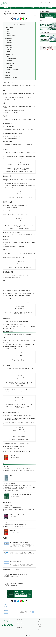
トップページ (19, 619)
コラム (45, 3)
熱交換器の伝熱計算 (10, 63)
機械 (24, 7)
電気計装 (32, 7)
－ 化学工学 (39, 624)
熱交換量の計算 (9, 38)
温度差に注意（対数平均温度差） (13, 69)
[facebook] (15, 19)
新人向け (5, 606)
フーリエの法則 (10, 47)
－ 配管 (38, 621)
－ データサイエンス (40, 631)
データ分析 (41, 7)
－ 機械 (38, 629)
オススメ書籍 (8, 73)
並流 (8, 29)
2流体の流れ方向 (9, 27)
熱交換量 (9, 40)
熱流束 (8, 51)
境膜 (8, 56)
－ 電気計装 (39, 626)
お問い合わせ (51, 3)
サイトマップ (19, 622)
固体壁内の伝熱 (9, 45)
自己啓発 (50, 7)
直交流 (8, 33)
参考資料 (8, 72)
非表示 (24, 24)
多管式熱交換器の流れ (11, 35)
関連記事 (8, 75)
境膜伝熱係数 (10, 60)
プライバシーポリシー (21, 624)
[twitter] (12, 19)
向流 (8, 31)
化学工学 (6, 7)
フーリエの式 (10, 65)
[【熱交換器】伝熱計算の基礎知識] (18, 19)
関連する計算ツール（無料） (12, 77)
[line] (23, 19)
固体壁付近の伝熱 (9, 54)
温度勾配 (9, 49)
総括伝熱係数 (10, 67)
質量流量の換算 (10, 42)
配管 (15, 7)
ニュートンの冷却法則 (11, 58)
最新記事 (40, 3)
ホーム (35, 3)
